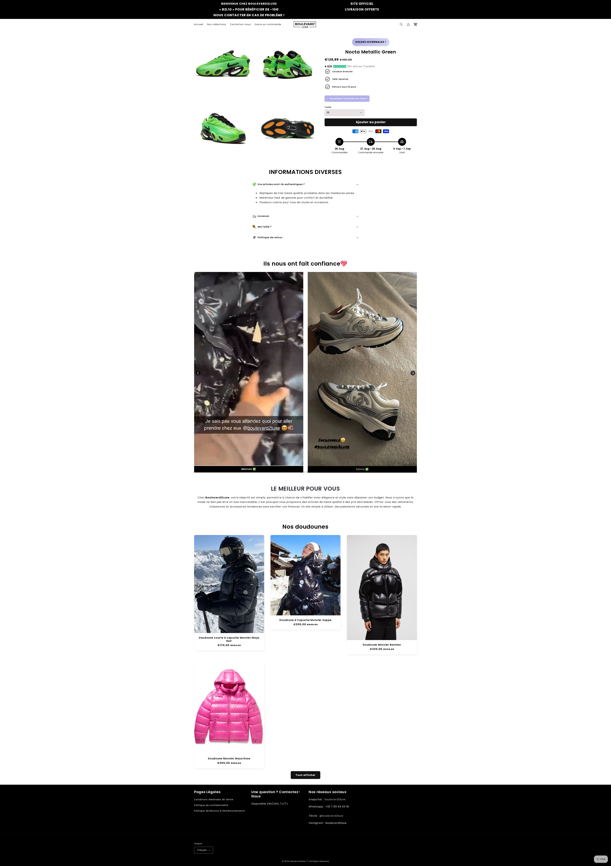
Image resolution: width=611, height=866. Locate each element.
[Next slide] (413, 373)
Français (202, 850)
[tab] (289, 472)
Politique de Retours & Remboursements (219, 810)
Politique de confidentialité (211, 805)
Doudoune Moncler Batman (382, 644)
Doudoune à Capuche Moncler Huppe (305, 620)
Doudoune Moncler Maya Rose (229, 758)
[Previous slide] (198, 373)
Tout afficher (305, 775)
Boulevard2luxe (298, 861)
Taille (328, 107)
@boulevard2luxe (331, 816)
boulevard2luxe (335, 799)
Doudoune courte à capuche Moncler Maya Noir (229, 639)
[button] (401, 24)
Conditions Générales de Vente (213, 799)
